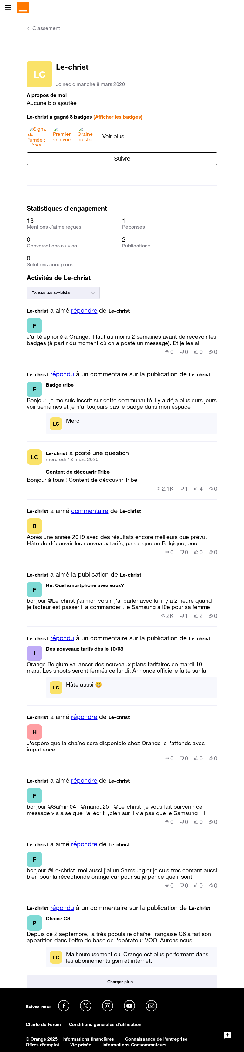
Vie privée (80, 1045)
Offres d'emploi (42, 1045)
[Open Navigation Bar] (10, 7)
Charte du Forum (43, 1024)
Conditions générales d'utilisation (105, 1024)
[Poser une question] (227, 1035)
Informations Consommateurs (134, 1045)
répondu (62, 373)
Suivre (122, 159)
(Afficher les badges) (118, 117)
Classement (46, 28)
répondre (84, 310)
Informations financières (88, 1039)
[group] (169, 352)
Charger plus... (122, 981)
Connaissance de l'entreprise (156, 1039)
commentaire (89, 510)
